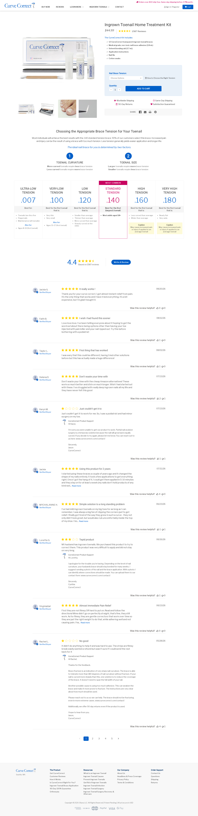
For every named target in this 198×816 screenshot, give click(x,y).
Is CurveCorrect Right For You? (62, 782)
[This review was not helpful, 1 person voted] (163, 398)
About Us (121, 773)
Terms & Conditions (125, 782)
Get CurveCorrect (57, 773)
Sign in (168, 7)
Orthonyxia (54, 792)
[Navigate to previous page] (79, 739)
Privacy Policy (123, 779)
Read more (76, 486)
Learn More (76, 7)
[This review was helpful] (158, 398)
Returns (154, 782)
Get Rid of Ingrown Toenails (95, 782)
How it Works (55, 779)
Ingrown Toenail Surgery (94, 788)
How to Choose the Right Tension (161, 78)
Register (175, 7)
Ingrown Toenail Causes (94, 776)
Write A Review (121, 262)
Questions (155, 776)
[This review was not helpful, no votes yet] (162, 308)
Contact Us (155, 773)
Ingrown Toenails (98, 7)
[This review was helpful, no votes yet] (157, 308)
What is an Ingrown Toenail (95, 773)
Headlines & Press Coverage (129, 776)
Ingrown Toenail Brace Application (64, 786)
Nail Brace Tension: (118, 73)
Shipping (154, 779)
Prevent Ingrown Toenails (94, 779)
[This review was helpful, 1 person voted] (158, 340)
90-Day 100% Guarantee (60, 788)
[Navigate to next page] (118, 739)
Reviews (60, 7)
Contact (119, 7)
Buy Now (46, 7)
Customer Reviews (57, 776)
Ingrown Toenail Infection (94, 786)
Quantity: (113, 85)
